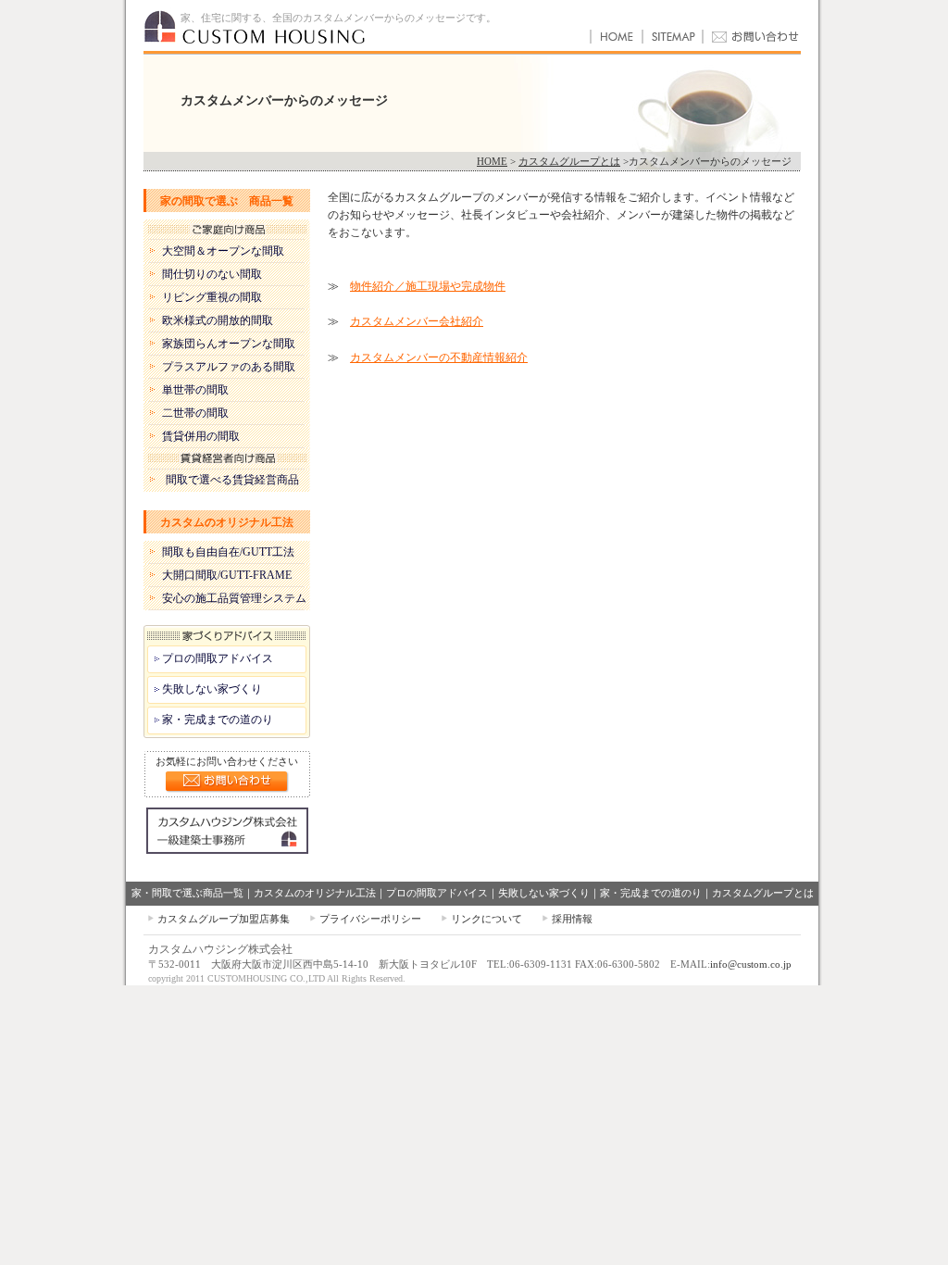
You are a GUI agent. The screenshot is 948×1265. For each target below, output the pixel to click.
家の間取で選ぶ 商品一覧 (226, 200)
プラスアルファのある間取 (228, 366)
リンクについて (486, 918)
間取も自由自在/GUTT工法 (228, 551)
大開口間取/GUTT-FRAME (227, 575)
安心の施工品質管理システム (234, 598)
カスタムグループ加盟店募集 (223, 918)
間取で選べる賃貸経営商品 (232, 479)
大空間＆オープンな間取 (223, 250)
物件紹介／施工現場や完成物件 (427, 286)
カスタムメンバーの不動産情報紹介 (439, 357)
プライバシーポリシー (370, 918)
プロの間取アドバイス (217, 658)
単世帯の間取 (195, 389)
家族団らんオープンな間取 (228, 343)
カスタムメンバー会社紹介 (416, 321)
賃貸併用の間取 (201, 436)
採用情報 (572, 918)
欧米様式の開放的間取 (217, 320)
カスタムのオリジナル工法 (226, 522)
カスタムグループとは (569, 161)
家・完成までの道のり (217, 719)
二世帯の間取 (195, 413)
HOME (492, 161)
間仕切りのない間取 (212, 274)
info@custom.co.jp (751, 964)
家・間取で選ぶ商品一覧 (187, 892)
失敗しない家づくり (212, 689)
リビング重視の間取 (212, 297)
